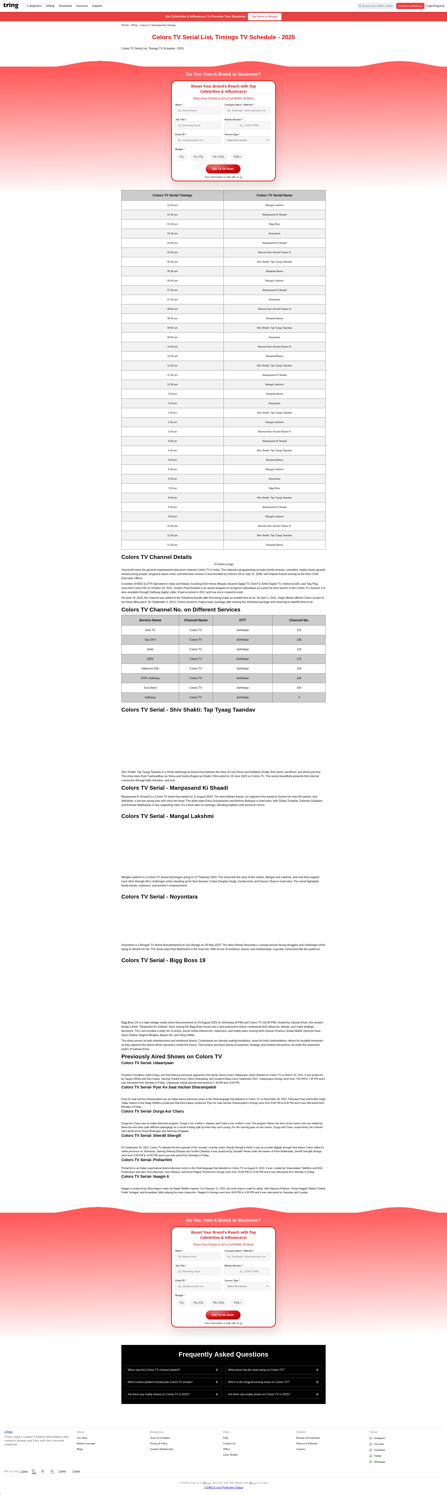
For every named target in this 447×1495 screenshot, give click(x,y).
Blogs (80, 1449)
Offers (226, 1449)
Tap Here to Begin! (264, 16)
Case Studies (230, 1454)
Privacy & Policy (158, 1443)
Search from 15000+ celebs (377, 6)
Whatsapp (379, 1461)
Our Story (82, 1437)
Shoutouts (65, 5)
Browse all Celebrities (308, 1437)
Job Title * (180, 119)
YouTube (378, 1444)
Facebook (379, 1450)
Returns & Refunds (306, 1443)
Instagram (379, 1438)
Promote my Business (410, 6)
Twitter (377, 1455)
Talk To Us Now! (222, 168)
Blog (134, 25)
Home (125, 25)
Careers (300, 1449)
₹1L (181, 156)
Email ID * (180, 134)
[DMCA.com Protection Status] (223, 1487)
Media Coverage (86, 1443)
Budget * (180, 149)
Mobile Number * (234, 119)
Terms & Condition (160, 1437)
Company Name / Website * (239, 104)
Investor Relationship (161, 1449)
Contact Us (229, 1443)
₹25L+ (237, 156)
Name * (179, 104)
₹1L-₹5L (198, 156)
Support (97, 5)
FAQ (225, 1437)
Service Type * (232, 134)
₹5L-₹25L (219, 156)
